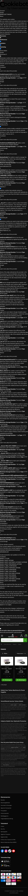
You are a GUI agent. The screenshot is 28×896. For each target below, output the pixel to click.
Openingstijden (4, 831)
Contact (2, 826)
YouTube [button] (2, 440)
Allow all (2, 632)
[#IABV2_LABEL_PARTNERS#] (8, 577)
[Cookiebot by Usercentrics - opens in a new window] (14, 5)
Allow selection (14, 632)
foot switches (6, 765)
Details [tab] (2, 12)
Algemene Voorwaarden (6, 808)
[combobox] (14, 640)
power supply (13, 705)
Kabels (19, 644)
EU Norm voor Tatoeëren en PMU (8, 839)
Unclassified (4, 523)
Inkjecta (14, 644)
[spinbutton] (7, 676)
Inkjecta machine (14, 747)
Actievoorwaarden (5, 813)
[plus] (9, 676)
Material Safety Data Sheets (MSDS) (8, 842)
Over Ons (3, 829)
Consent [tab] (2, 10)
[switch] (0, 41)
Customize (7, 632)
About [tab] (1, 16)
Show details (3, 50)
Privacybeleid (4, 810)
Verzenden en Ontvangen (6, 805)
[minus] (4, 676)
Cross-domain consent (6, 544)
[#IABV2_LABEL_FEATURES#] (8, 571)
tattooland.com (4, 552)
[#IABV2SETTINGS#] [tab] (5, 14)
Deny (20, 632)
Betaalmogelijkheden (5, 802)
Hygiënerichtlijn (4, 837)
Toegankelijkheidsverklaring (7, 818)
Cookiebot (3, 556)
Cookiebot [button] (3, 68)
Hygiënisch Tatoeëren (5, 834)
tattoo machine (22, 705)
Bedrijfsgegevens (4, 816)
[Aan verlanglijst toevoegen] (11, 658)
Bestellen (3, 800)
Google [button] (2, 82)
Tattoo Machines (7, 644)
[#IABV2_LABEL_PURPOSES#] (8, 566)
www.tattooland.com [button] (5, 167)
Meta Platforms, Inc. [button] (5, 231)
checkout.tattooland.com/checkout (10, 550)
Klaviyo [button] (2, 151)
